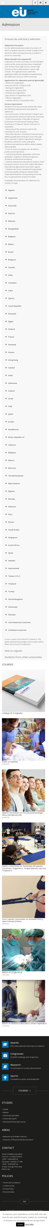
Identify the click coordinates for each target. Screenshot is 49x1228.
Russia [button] (11, 522)
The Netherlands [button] (15, 476)
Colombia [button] (12, 283)
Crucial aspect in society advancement (25, 1068)
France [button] (11, 337)
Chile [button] (10, 275)
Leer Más (29, 1224)
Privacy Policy (8, 1189)
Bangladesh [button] (13, 229)
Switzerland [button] (13, 568)
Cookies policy (8, 1186)
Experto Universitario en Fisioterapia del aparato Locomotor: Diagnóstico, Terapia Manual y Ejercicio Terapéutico (24, 868)
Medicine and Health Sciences (15, 1136)
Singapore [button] (12, 537)
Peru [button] (10, 514)
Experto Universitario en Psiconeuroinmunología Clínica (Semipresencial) (22, 814)
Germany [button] (12, 344)
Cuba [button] (10, 290)
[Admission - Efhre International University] (24, 11)
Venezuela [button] (12, 607)
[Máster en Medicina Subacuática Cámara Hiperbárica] (23, 1001)
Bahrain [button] (11, 221)
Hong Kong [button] (13, 360)
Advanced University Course (14, 1121)
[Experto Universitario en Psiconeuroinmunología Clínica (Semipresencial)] (23, 790)
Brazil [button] (10, 252)
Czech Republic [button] (14, 306)
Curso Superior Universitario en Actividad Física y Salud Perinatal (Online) (22, 920)
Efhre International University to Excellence (27, 1046)
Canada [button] (11, 267)
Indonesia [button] (12, 383)
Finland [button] (11, 329)
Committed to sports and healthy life (24, 1079)
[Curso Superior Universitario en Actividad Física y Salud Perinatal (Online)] (23, 897)
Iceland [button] (11, 368)
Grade (5, 1109)
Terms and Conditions (11, 1182)
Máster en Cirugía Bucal (12, 972)
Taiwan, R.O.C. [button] (14, 576)
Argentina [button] (12, 198)
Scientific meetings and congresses (24, 1057)
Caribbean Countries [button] (17, 630)
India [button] (10, 375)
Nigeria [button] (11, 491)
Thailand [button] (12, 584)
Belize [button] (11, 244)
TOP (24, 1201)
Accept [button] (20, 1224)
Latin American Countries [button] (19, 622)
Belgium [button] (11, 236)
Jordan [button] (11, 422)
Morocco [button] (12, 468)
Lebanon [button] (12, 445)
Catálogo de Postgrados (12, 713)
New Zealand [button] (14, 483)
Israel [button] (10, 398)
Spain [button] (10, 553)
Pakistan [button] (12, 506)
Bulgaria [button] (12, 260)
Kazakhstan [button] (13, 429)
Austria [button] (11, 213)
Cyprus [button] (11, 298)
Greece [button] (11, 352)
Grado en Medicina (10, 761)
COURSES (24, 1090)
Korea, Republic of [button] (16, 437)
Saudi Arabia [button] (13, 530)
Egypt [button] (10, 321)
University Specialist (11, 1115)
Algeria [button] (11, 190)
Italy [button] (10, 406)
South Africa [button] (13, 545)
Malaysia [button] (12, 452)
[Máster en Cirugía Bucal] (23, 950)
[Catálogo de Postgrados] (23, 691)
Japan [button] (10, 414)
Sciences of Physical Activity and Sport (18, 1139)
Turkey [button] (11, 591)
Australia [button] (12, 205)
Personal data (8, 1192)
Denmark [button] (12, 314)
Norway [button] (11, 499)
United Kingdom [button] (15, 599)
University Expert (9, 1118)
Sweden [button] (11, 560)
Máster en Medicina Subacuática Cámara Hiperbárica (24, 1023)
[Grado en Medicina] (23, 739)
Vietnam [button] (12, 614)
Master (6, 1112)
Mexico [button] (11, 460)
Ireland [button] (11, 391)
